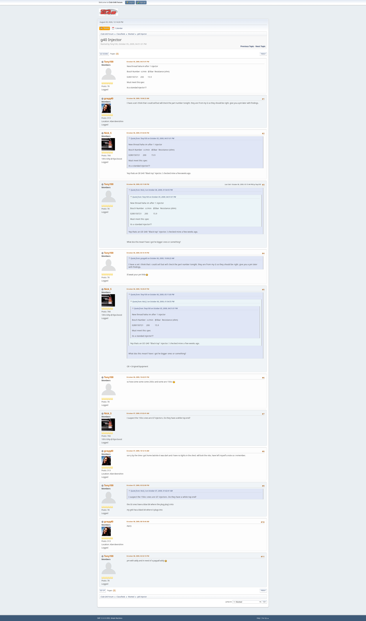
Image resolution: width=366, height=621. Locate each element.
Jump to (229, 601)
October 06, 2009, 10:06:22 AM (138, 98)
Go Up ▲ (265, 618)
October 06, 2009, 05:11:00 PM (138, 184)
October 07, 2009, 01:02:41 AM (138, 413)
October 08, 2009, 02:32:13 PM (138, 556)
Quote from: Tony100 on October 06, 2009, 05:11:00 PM (152, 294)
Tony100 (108, 61)
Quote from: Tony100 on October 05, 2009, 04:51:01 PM (152, 138)
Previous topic (247, 46)
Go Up (102, 590)
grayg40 (108, 98)
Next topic (260, 46)
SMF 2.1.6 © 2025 (103, 618)
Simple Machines (116, 618)
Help (258, 618)
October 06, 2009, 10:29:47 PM (138, 289)
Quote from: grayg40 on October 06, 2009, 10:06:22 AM (152, 258)
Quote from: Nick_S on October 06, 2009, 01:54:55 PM (152, 190)
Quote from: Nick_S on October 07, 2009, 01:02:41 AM (152, 491)
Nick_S (108, 133)
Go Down (104, 54)
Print (263, 54)
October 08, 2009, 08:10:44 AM (138, 521)
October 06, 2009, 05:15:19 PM (138, 253)
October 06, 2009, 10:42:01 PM (138, 377)
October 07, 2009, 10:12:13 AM (138, 451)
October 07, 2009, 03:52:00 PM (138, 485)
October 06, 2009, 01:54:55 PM (138, 133)
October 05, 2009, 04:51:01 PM (138, 62)
